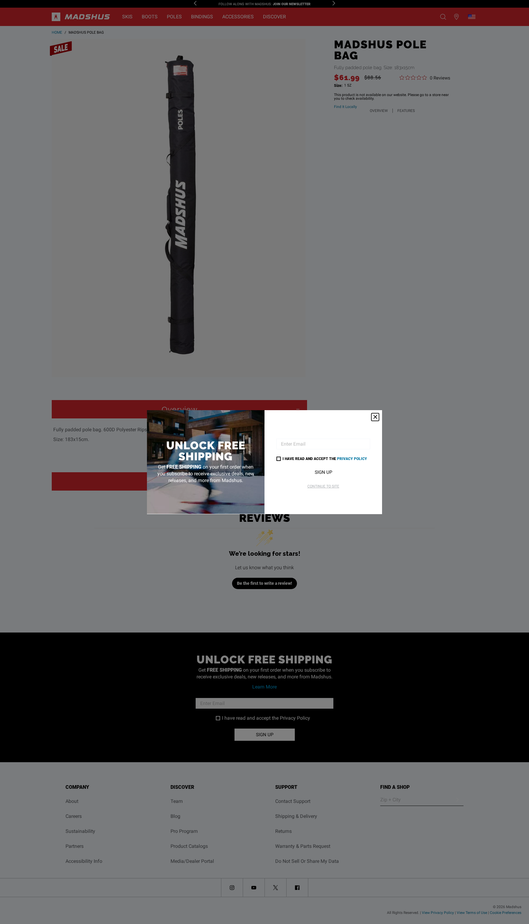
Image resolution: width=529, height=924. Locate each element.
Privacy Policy (352, 458)
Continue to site (323, 486)
